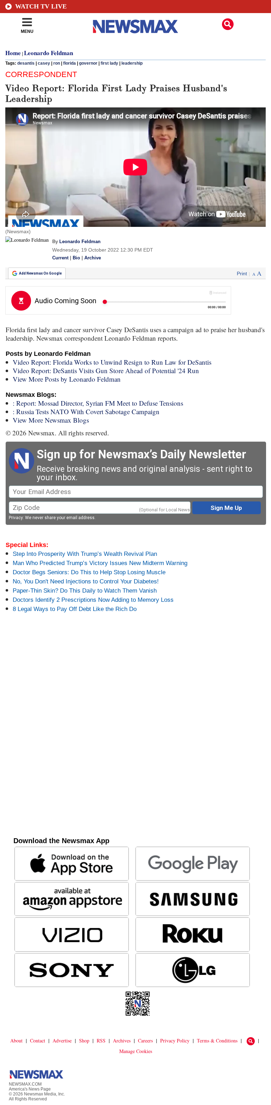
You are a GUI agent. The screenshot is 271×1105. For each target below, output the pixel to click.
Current (60, 257)
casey (44, 63)
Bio (76, 257)
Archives (122, 1040)
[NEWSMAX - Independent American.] (135, 26)
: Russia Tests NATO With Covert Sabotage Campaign (86, 411)
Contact (37, 1040)
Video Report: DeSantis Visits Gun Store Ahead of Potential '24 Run (106, 370)
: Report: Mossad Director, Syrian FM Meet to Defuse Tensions (98, 403)
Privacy (16, 517)
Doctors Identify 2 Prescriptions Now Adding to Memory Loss (93, 599)
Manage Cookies (135, 1051)
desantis (26, 63)
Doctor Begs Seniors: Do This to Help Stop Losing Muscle (89, 572)
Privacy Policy (174, 1040)
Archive (92, 257)
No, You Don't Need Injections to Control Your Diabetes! (86, 581)
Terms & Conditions (217, 1040)
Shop (84, 1040)
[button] (228, 24)
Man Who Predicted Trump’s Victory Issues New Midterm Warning (100, 563)
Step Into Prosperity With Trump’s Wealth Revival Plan (85, 554)
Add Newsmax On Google (40, 273)
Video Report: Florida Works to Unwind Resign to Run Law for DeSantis (112, 362)
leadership (132, 63)
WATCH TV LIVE (41, 6)
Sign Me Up (226, 507)
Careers (145, 1040)
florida (69, 63)
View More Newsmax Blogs (51, 420)
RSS (101, 1040)
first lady (109, 63)
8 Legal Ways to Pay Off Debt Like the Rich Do (75, 609)
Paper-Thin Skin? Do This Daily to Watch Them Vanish (85, 590)
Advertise (62, 1040)
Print (242, 273)
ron (56, 63)
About (16, 1040)
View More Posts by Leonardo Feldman (67, 379)
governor (88, 63)
